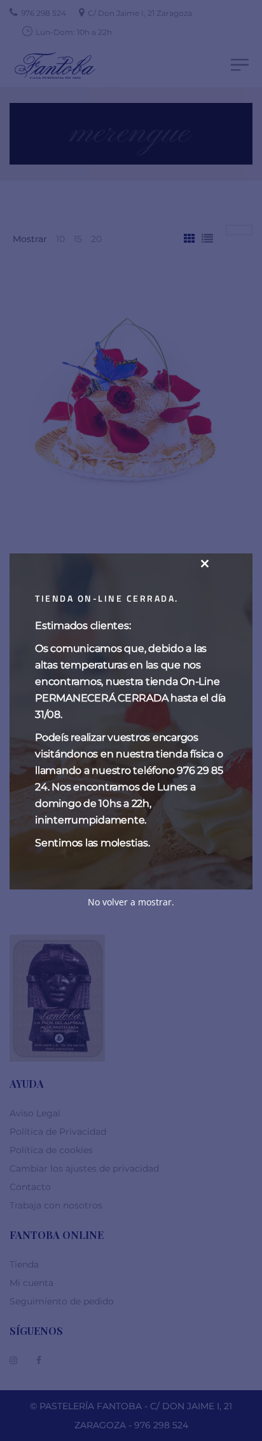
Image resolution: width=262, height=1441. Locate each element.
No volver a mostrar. (131, 902)
